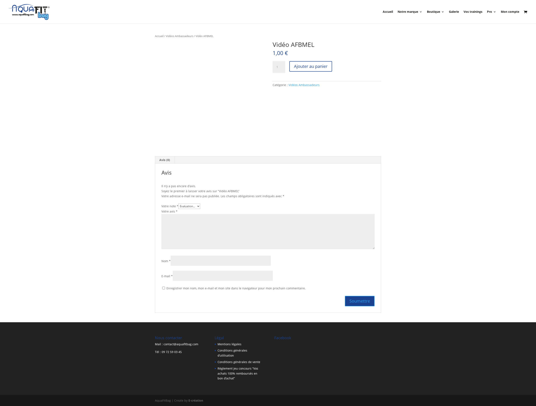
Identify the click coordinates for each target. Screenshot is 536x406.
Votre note (169, 206)
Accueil (159, 36)
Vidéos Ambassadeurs (179, 36)
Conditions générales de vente (239, 362)
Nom (166, 261)
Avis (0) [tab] (164, 160)
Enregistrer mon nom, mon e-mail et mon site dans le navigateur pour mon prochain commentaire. (236, 288)
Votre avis (169, 211)
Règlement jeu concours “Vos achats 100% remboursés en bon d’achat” (238, 373)
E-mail (167, 276)
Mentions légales (229, 344)
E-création (195, 400)
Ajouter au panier (310, 66)
